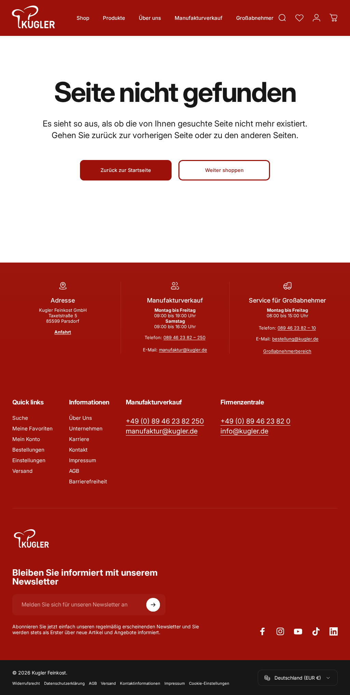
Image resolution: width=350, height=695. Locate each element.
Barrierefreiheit (88, 481)
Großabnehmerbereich (287, 351)
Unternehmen (86, 428)
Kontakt (78, 449)
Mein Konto (26, 439)
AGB (74, 471)
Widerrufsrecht (26, 683)
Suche (20, 418)
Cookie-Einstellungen (209, 683)
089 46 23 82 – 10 (297, 328)
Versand (22, 471)
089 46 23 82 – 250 (184, 337)
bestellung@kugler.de (295, 339)
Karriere (79, 439)
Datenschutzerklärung (64, 683)
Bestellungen (28, 449)
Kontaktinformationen (140, 683)
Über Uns (80, 418)
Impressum (82, 460)
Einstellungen (28, 460)
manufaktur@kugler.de (183, 349)
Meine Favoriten (32, 428)
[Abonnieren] (153, 605)
